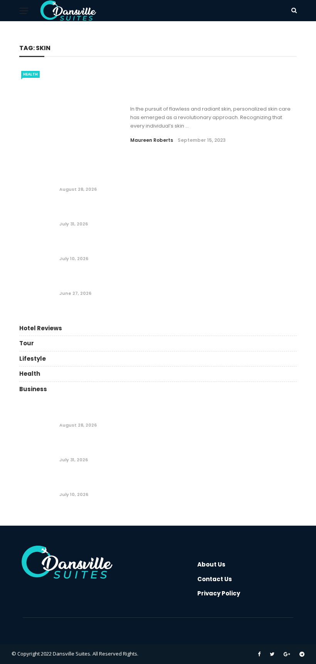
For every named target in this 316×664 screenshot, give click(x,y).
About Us (211, 564)
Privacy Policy (218, 593)
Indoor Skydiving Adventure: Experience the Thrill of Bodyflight (155, 249)
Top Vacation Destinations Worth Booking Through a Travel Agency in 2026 (174, 284)
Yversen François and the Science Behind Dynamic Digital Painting (161, 180)
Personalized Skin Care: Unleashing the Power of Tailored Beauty (207, 90)
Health (30, 74)
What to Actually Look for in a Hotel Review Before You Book (150, 215)
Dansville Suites (71, 653)
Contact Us (214, 579)
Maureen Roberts (151, 140)
